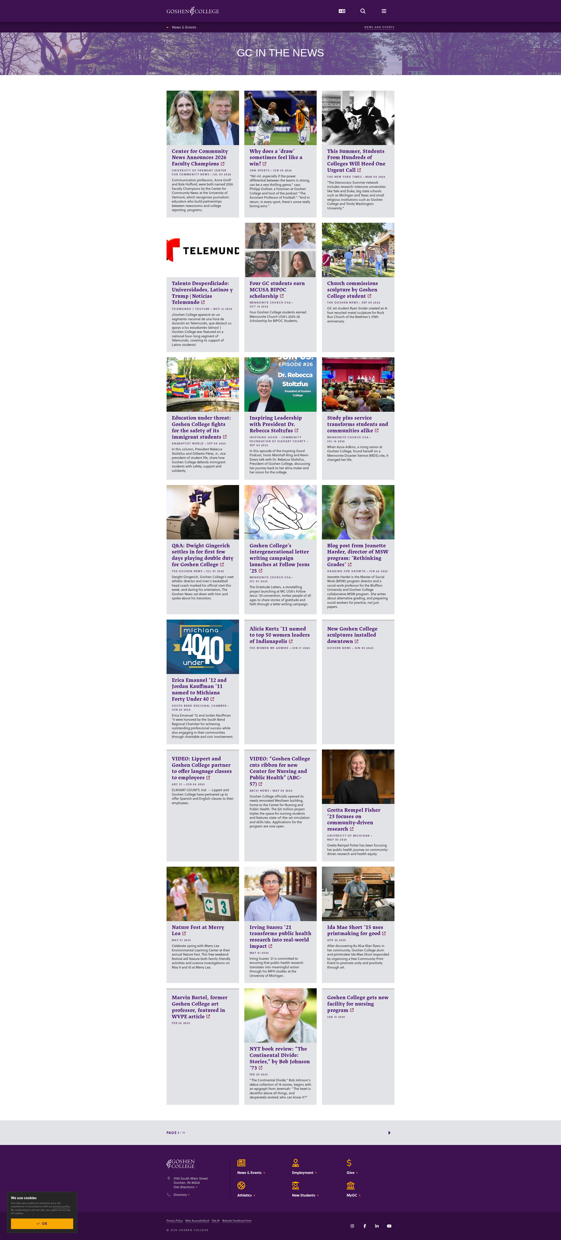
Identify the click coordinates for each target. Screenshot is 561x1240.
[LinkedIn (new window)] (377, 1226)
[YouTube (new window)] (389, 1226)
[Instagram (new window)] (352, 1226)
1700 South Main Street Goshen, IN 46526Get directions (191, 1182)
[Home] (193, 11)
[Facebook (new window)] (364, 1226)
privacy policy (61, 1206)
